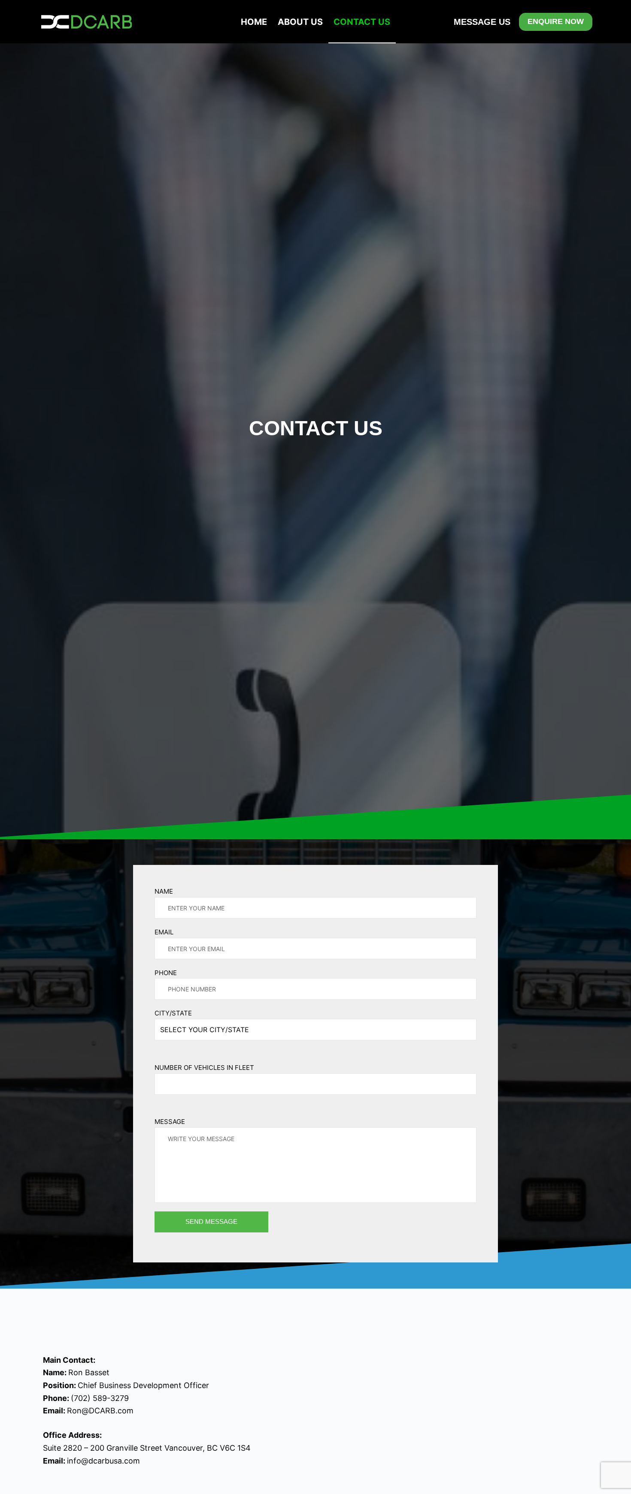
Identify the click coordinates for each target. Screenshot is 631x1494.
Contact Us (362, 22)
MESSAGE (170, 1121)
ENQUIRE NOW (556, 21)
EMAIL (164, 932)
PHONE (166, 973)
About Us (300, 22)
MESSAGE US (482, 22)
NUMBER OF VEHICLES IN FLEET (204, 1067)
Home (254, 22)
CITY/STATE (173, 1013)
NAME (164, 891)
